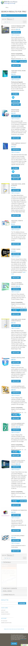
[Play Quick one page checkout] (19, 172)
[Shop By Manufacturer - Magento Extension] (5, 29)
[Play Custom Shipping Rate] (18, 452)
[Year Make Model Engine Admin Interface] (5, 323)
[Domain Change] (5, 253)
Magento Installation (18, 357)
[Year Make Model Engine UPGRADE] (5, 73)
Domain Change (15, 249)
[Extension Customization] (5, 513)
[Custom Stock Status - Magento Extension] (5, 464)
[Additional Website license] (5, 223)
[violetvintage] (8, 575)
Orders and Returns (6, 622)
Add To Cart (16, 65)
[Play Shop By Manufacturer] (17, 62)
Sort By (4, 19)
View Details (16, 32)
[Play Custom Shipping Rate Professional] (18, 415)
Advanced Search (5, 614)
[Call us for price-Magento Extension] (5, 286)
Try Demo (15, 61)
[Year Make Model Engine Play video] (19, 98)
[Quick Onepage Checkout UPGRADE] (5, 146)
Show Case (23, 61)
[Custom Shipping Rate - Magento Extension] (5, 427)
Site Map (3, 610)
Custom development (17, 535)
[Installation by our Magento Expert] (5, 113)
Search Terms (4, 612)
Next (9, 22)
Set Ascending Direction (15, 19)
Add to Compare (16, 35)
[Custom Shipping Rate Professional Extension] (5, 390)
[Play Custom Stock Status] (17, 501)
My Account (4, 620)
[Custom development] (5, 538)
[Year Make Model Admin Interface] (5, 188)
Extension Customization (19, 510)
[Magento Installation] (5, 361)
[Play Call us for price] (17, 310)
